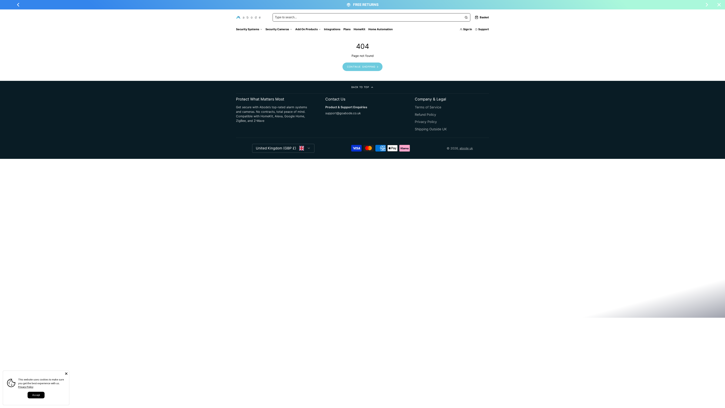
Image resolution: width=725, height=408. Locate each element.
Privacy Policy (426, 122)
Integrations (332, 29)
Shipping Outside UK (431, 129)
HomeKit (359, 29)
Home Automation (380, 29)
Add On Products (306, 29)
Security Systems (247, 29)
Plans (347, 29)
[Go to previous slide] (18, 5)
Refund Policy (425, 115)
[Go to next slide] (707, 5)
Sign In (467, 29)
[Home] (248, 17)
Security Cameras (277, 29)
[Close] (66, 374)
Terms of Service (428, 107)
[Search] (466, 17)
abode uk (466, 148)
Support (483, 29)
